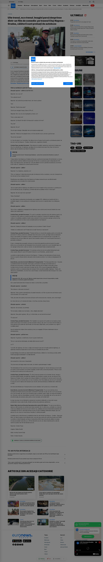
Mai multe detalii (57, 67)
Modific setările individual (37, 83)
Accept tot (68, 83)
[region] (52, 71)
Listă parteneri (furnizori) (36, 79)
